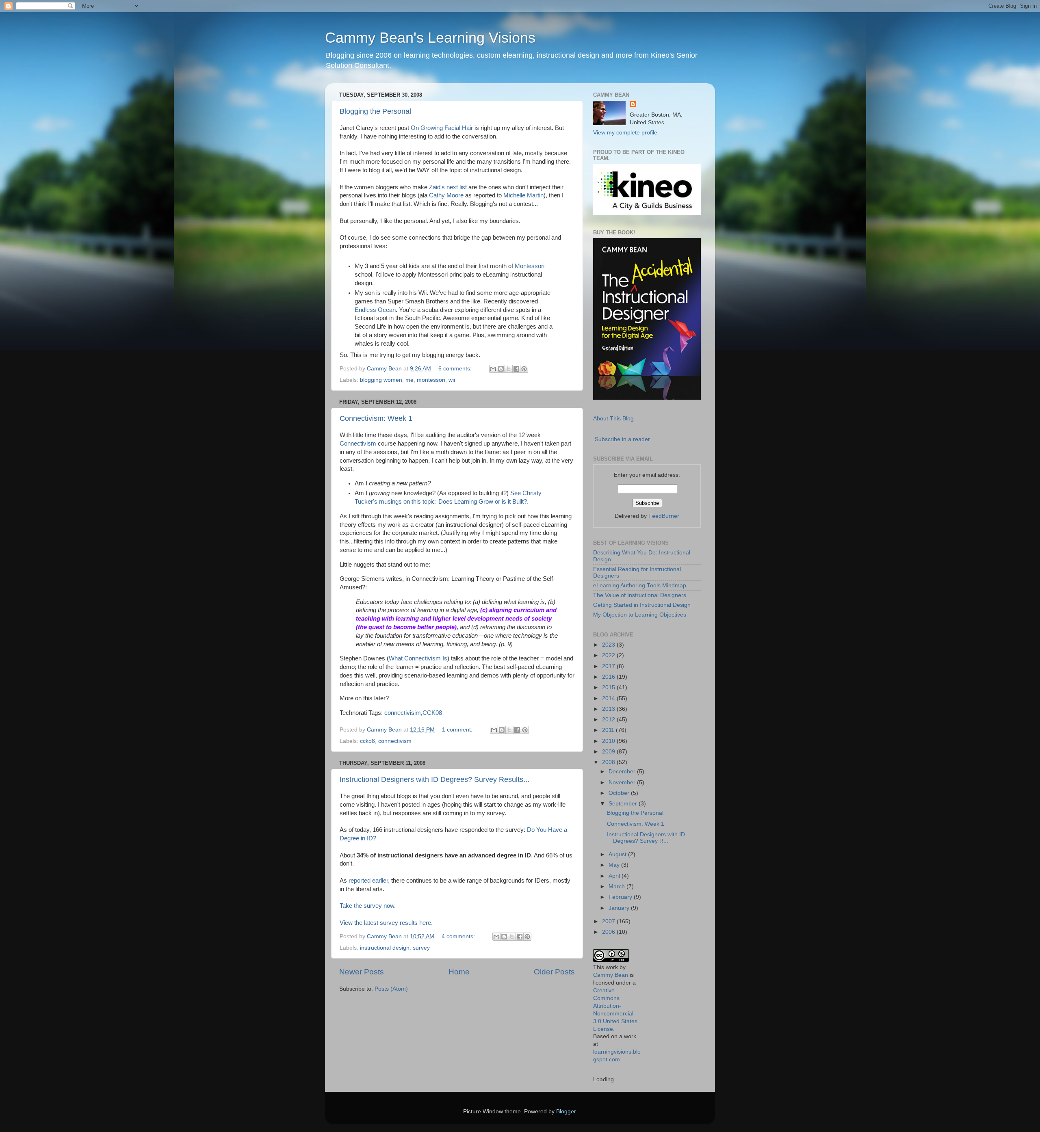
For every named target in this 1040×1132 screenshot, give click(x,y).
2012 (609, 719)
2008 (609, 762)
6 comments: (455, 369)
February (621, 897)
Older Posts (554, 972)
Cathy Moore (446, 195)
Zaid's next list (448, 187)
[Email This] (493, 369)
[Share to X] (509, 369)
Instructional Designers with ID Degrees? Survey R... (646, 837)
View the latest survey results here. (386, 923)
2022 (609, 655)
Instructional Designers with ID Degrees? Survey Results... (434, 779)
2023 (609, 645)
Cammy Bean (385, 369)
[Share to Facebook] (516, 369)
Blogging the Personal (375, 111)
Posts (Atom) (391, 989)
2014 (609, 698)
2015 (609, 687)
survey (421, 948)
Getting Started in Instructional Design (642, 605)
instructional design (385, 948)
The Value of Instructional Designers (639, 595)
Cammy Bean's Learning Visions (430, 37)
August (618, 854)
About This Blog (613, 419)
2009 (609, 752)
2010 (609, 741)
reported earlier (368, 880)
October (620, 793)
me (409, 380)
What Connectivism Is (418, 658)
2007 (609, 921)
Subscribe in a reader (622, 439)
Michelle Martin (523, 195)
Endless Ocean (375, 310)
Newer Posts (361, 972)
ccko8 (367, 741)
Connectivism (358, 443)
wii (451, 380)
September (624, 804)
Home (459, 972)
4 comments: (459, 936)
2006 (609, 932)
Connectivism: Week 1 (376, 418)
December (623, 771)
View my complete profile (625, 133)
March (617, 886)
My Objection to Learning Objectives (639, 615)
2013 (609, 709)
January (620, 908)
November (623, 782)
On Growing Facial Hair (442, 128)
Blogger (566, 1111)
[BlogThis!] (501, 369)
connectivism (395, 741)
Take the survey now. (368, 906)
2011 (609, 730)
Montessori (529, 266)
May (615, 865)
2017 (609, 666)
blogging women (381, 380)
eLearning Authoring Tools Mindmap (639, 585)
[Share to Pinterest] (524, 369)
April (615, 876)
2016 (609, 677)
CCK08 (432, 713)
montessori (431, 380)
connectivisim (402, 713)
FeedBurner (663, 516)
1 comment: (458, 730)
